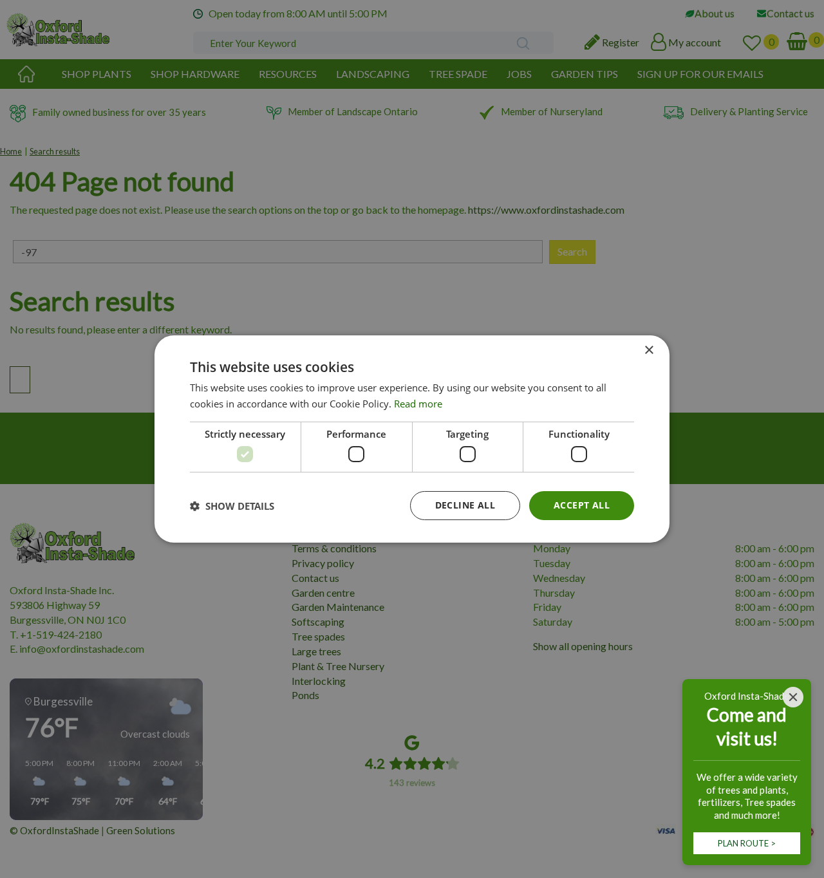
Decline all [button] (465, 505)
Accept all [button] (582, 505)
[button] (232, 506)
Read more (418, 403)
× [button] (648, 350)
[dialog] (412, 439)
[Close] (793, 697)
